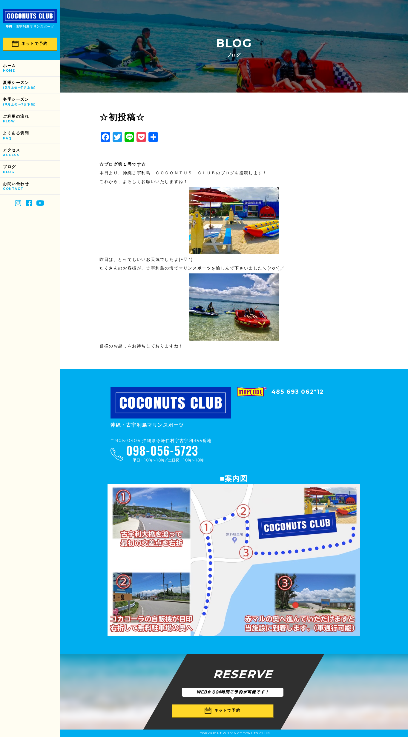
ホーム (9, 68)
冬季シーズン (19, 101)
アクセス (11, 152)
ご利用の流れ (16, 118)
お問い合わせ (16, 186)
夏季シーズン (19, 85)
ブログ (9, 169)
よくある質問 (16, 135)
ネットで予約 (35, 43)
